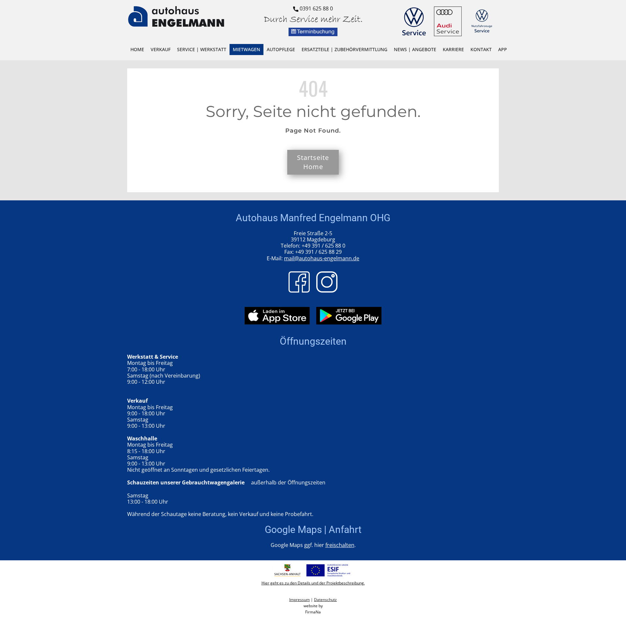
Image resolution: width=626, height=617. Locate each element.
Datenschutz (325, 599)
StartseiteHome (313, 162)
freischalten (339, 545)
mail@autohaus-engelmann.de (321, 258)
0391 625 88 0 (315, 8)
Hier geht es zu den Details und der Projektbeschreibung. (313, 583)
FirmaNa (313, 612)
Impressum (299, 599)
